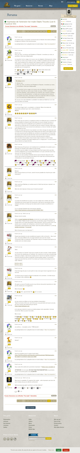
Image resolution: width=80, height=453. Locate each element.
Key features (6, 423)
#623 (56, 77)
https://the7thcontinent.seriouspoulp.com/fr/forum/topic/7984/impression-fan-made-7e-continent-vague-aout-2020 (34, 355)
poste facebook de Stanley (26, 219)
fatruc (9, 251)
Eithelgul (9, 382)
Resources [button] (29, 6)
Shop (50, 6)
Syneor (9, 218)
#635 (56, 295)
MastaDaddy (9, 55)
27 (33, 31)
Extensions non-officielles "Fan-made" (20, 26)
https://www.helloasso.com (22, 306)
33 (52, 31)
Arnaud (9, 42)
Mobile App (32, 429)
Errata (30, 427)
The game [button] (17, 6)
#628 (56, 181)
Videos (30, 421)
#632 (56, 247)
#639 (56, 364)
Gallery (5, 427)
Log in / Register (73, 6)
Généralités (34, 26)
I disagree (66, 450)
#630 (56, 213)
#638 (56, 351)
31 (45, 31)
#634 (56, 281)
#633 (56, 268)
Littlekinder (9, 82)
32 (49, 31)
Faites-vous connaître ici (48, 367)
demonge (9, 342)
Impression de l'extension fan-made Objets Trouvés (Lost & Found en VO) (30, 22)
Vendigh (9, 238)
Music (30, 423)
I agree (58, 450)
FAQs (30, 419)
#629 (56, 195)
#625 (56, 118)
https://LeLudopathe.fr (49, 44)
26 (29, 31)
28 (36, 31)
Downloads (32, 425)
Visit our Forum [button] (68, 68)
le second (28, 227)
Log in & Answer (30, 407)
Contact (56, 425)
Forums (40, 6)
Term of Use (57, 421)
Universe (5, 421)
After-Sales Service (59, 427)
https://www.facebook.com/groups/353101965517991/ (29, 210)
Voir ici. (17, 110)
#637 (56, 337)
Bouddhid (9, 186)
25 (26, 31)
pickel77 (9, 123)
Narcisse (9, 148)
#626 (56, 144)
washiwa (9, 173)
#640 (56, 377)
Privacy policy (57, 423)
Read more (51, 450)
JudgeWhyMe (9, 200)
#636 (56, 324)
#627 (56, 168)
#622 (56, 50)
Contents (5, 425)
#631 (56, 233)
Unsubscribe (32, 440)
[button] (63, 2)
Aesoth (9, 286)
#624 (56, 104)
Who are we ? (57, 419)
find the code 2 (19, 265)
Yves (9, 109)
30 (42, 31)
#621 (56, 37)
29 (39, 31)
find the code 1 (19, 263)
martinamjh (9, 300)
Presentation (6, 419)
